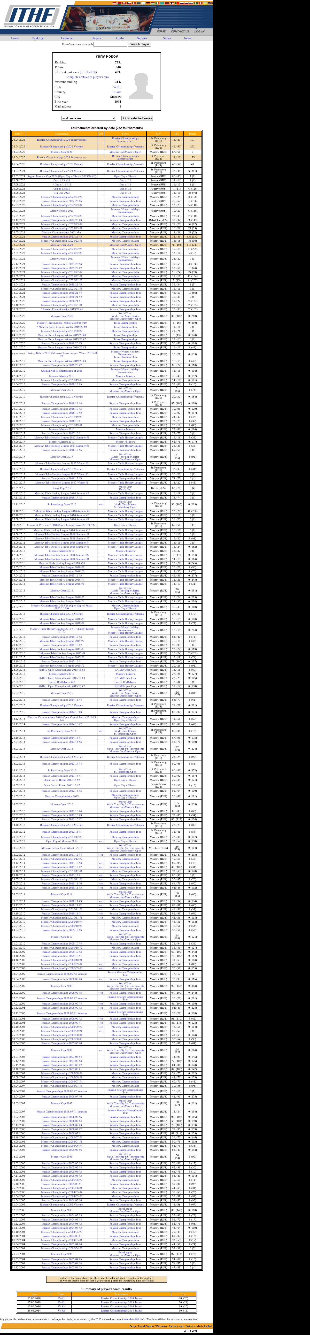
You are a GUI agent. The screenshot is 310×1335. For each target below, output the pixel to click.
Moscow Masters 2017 (61, 441)
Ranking (37, 38)
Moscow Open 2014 (61, 748)
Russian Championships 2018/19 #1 (62, 421)
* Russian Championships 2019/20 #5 (62, 309)
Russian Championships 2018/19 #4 (62, 403)
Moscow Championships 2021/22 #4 (61, 249)
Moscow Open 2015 (61, 693)
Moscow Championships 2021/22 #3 (61, 253)
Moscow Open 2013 (61, 804)
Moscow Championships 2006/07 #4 (61, 1081)
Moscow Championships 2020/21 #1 (61, 305)
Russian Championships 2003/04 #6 (62, 1244)
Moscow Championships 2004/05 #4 (61, 1192)
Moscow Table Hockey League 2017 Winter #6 (61, 463)
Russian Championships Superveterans (125, 139)
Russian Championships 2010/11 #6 (62, 883)
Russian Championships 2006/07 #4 (62, 1121)
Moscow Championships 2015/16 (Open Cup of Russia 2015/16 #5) (62, 607)
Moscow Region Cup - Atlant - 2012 (61, 848)
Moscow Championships (125, 197)
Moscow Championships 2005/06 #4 (61, 1145)
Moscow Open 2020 (61, 316)
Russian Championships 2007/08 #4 (62, 1057)
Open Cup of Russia (125, 176)
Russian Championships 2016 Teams (121, 1306)
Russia (117, 92)
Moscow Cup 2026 (61, 152)
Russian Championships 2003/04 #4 (62, 1263)
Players (96, 38)
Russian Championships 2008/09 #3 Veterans (62, 974)
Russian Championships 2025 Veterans (61, 164)
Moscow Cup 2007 (61, 1103)
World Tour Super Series (125, 316)
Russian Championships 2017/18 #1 (62, 433)
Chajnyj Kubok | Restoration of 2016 (62, 370)
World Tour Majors (125, 504)
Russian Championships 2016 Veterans (61, 614)
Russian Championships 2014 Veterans (61, 757)
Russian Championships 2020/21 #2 (62, 297)
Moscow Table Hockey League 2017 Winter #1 (61, 482)
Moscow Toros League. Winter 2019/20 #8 (62, 335)
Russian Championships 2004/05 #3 (62, 1223)
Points (192, 133)
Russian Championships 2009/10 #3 (62, 952)
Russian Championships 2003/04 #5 (62, 1259)
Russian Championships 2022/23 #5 (62, 201)
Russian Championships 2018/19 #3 (62, 408)
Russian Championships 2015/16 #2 (62, 645)
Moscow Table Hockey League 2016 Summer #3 (61, 546)
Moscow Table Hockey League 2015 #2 (61, 665)
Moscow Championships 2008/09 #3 (61, 968)
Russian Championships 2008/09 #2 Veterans (62, 998)
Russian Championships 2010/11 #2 (62, 905)
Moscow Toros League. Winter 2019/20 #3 (62, 361)
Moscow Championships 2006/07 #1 (61, 1141)
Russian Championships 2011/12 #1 (62, 875)
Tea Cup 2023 (62, 193)
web (101, 504)
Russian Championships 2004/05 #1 (62, 1236)
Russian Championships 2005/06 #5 (62, 1163)
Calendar (67, 38)
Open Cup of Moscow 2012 (62, 841)
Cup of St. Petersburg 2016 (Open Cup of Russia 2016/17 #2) (61, 525)
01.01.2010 (88, 72)
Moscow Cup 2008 (61, 1050)
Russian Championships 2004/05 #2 (62, 1228)
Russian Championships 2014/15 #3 (62, 712)
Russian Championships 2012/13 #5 (62, 791)
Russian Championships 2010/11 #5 (62, 887)
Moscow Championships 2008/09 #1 (61, 1031)
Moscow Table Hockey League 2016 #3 (61, 619)
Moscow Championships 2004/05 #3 (61, 1196)
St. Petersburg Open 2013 (61, 770)
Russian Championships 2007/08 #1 (62, 1069)
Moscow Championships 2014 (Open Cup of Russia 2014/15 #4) (62, 718)
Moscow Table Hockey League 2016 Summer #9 (61, 534)
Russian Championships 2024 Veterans (61, 171)
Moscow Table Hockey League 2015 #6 (61, 649)
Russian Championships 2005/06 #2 (62, 1175)
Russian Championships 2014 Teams (121, 1310)
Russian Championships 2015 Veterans (61, 705)
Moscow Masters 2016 (61, 551)
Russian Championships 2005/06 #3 (62, 1171)
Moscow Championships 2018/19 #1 (61, 425)
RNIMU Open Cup (125, 669)
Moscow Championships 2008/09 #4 (61, 964)
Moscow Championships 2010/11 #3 (61, 879)
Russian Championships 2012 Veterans (61, 825)
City (158, 133)
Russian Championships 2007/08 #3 (62, 1061)
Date (17, 133)
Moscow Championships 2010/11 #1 (61, 917)
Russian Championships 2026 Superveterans (61, 139)
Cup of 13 (125, 180)
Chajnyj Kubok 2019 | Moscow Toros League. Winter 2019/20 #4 (62, 354)
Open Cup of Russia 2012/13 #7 (62, 785)
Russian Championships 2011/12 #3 (62, 863)
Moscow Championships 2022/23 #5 (61, 197)
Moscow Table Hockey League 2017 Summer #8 (61, 437)
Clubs (120, 38)
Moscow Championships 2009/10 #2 (61, 947)
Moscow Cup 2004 (61, 1254)
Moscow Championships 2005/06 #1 (61, 1188)
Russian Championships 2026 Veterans (61, 146)
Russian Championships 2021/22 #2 (62, 268)
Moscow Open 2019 (61, 390)
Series (167, 38)
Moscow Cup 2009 (61, 986)
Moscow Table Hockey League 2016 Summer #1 (61, 559)
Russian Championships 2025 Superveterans (61, 157)
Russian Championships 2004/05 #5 (62, 1215)
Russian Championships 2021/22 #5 (62, 236)
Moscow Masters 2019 (61, 376)
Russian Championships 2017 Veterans (61, 469)
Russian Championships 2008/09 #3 (62, 1007)
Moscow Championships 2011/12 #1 (61, 871)
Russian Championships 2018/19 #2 (62, 413)
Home (15, 38)
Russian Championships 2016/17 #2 (62, 497)
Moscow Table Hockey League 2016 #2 (61, 623)
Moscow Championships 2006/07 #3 (61, 1085)
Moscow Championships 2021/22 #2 (61, 272)
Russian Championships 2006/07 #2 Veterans (62, 1091)
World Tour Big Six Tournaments (125, 748)
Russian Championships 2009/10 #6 (62, 930)
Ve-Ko (117, 87)
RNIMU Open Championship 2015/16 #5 (62, 669)
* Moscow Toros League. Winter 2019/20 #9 (62, 327)
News (187, 38)
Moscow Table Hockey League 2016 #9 (61, 567)
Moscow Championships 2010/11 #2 (61, 909)
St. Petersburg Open (125, 507)
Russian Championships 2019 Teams (121, 1302)
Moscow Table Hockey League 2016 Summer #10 (62, 530)
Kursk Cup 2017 (62, 488)
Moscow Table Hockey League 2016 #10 (62, 563)
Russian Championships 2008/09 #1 (62, 1022)
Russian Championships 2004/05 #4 (62, 1219)
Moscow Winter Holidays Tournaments (125, 210)
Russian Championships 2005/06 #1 (62, 1184)
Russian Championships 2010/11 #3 (62, 901)
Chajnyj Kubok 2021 (62, 258)
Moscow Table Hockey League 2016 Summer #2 (61, 555)
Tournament (62, 133)
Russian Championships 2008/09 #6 (62, 979)
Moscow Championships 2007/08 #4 (61, 1035)
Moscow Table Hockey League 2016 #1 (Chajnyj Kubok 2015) (62, 630)
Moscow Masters (125, 376)
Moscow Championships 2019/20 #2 (61, 331)
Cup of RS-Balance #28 (62, 682)
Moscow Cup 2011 (61, 894)
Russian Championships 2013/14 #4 (62, 763)
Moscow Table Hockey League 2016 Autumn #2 (62, 519)
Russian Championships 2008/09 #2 (62, 1018)
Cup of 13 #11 (62, 188)
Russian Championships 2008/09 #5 (62, 992)
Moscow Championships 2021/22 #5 (61, 240)
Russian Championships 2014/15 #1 (62, 738)
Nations (142, 38)
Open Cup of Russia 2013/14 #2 (62, 780)
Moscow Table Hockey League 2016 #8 (61, 571)
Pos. (177, 133)
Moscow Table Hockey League (125, 437)
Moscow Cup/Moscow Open (125, 152)
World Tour (125, 313)
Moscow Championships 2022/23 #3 (61, 216)
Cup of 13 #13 (62, 180)
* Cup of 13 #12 (62, 184)
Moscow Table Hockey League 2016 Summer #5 (61, 538)
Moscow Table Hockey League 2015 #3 (61, 657)
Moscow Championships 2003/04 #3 (61, 1248)
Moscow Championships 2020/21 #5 (61, 280)
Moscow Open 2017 (61, 456)
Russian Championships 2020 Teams (121, 1298)
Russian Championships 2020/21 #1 (62, 301)
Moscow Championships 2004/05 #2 (61, 1232)
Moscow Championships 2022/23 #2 (61, 224)
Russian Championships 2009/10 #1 (62, 956)
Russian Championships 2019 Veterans (61, 396)
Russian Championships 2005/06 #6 (62, 1150)
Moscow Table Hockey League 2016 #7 (61, 579)
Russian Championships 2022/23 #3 (62, 220)
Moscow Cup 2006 (61, 1156)
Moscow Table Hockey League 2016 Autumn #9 (62, 493)
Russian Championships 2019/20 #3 (62, 343)
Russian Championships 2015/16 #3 (62, 637)
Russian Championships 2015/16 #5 (62, 575)
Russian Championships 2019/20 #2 (62, 365)
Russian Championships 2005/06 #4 (62, 1167)
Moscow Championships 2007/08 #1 (61, 1077)
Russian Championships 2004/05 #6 (62, 1200)
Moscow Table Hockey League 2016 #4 (61, 601)
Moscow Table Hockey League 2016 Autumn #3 (62, 515)
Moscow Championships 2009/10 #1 (61, 960)
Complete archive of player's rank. (88, 77)
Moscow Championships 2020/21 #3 (61, 288)
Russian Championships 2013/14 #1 (62, 776)
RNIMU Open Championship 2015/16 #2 (62, 686)
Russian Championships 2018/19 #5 (62, 384)
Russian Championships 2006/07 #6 (62, 1096)
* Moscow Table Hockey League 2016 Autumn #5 (61, 511)
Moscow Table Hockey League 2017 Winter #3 (61, 474)
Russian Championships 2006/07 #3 (62, 1125)
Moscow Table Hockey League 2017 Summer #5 (61, 446)
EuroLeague (125, 1208)
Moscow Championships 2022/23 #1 (61, 228)
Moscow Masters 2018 (61, 429)
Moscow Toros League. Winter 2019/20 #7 (62, 339)
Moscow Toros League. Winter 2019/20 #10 (62, 323)
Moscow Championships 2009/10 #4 (61, 922)
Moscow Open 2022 (61, 245)
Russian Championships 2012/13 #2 (62, 819)
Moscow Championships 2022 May (62, 232)
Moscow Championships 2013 (62, 796)
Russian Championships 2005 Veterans (61, 1204)
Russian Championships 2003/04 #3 (62, 1267)
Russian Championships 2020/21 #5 (62, 284)
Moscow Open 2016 (61, 590)
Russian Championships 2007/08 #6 (62, 1043)
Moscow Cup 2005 (61, 1210)
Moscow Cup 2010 (61, 937)
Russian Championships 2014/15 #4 (62, 699)
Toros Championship (125, 323)
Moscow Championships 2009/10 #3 (61, 926)
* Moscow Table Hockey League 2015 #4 (61, 653)
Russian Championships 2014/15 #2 (62, 724)
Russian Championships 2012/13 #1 (62, 831)
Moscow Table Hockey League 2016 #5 (61, 597)
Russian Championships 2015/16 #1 (62, 661)
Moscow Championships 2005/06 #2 (61, 1180)
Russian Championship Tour (125, 201)
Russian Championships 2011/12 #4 (62, 854)
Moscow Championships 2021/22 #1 (61, 276)
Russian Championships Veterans (125, 146)
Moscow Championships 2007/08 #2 (61, 1073)
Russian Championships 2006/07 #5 (62, 1117)
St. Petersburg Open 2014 (61, 731)
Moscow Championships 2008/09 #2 (61, 1027)
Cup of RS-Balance (125, 682)
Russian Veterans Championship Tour (125, 973)
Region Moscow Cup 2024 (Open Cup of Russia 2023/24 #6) (61, 176)
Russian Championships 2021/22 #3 (62, 264)
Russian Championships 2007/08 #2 (62, 1065)
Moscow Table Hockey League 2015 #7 (61, 641)
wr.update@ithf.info (134, 1319)
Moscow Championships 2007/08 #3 (61, 1039)
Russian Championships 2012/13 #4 (62, 811)
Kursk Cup (125, 489)
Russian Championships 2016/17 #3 (62, 478)
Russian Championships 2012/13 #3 (62, 815)
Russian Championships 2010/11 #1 (62, 913)
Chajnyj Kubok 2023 (62, 210)
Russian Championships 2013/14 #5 (62, 742)
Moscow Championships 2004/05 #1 (61, 1240)
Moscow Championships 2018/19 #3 (61, 380)
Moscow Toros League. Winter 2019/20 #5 (62, 347)
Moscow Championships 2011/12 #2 (61, 859)
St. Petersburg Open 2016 (61, 504)
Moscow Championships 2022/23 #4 (61, 205)
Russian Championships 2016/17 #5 (62, 450)
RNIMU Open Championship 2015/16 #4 (62, 678)
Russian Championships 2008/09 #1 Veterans (62, 1013)
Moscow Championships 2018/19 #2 (61, 417)
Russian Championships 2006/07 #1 (62, 1133)
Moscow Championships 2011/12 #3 (61, 837)
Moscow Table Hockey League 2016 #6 (61, 584)
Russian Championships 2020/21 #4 (62, 293)
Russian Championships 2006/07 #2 (62, 1129)
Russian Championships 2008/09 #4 (62, 1003)
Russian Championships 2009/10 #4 (62, 943)
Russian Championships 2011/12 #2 (62, 867)
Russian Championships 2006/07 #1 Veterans (62, 1111)
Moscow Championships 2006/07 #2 (61, 1137)
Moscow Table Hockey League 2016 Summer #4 (61, 542)
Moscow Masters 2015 (61, 674)
